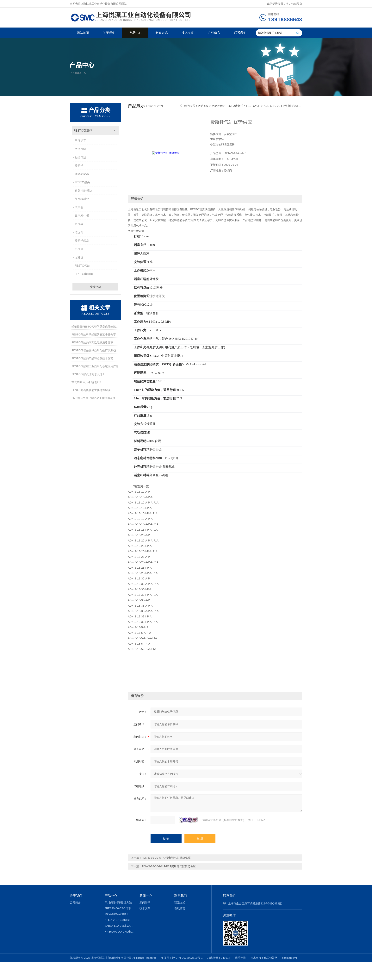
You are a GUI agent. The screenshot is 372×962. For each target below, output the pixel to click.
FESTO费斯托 (83, 130)
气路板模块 (82, 199)
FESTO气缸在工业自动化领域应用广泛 (95, 366)
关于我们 (109, 32)
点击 (114, 130)
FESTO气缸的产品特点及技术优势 (92, 358)
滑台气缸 (80, 149)
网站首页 (83, 32)
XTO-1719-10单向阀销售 (119, 919)
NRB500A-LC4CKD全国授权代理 (119, 931)
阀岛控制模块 (83, 190)
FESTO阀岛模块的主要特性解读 (90, 390)
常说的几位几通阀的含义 (86, 382)
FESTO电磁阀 (84, 274)
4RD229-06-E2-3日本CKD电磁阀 (119, 908)
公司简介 (75, 902)
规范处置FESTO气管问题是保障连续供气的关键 (95, 326)
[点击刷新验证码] (188, 820)
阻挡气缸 (80, 157)
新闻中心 (146, 895)
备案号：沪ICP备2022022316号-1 (182, 957)
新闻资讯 (161, 32)
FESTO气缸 (82, 265)
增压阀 (79, 232)
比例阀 (79, 249)
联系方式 (179, 902)
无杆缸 (79, 257)
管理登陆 (240, 957)
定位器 (79, 224)
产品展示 (217, 105)
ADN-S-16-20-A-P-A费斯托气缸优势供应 (166, 857)
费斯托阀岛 (82, 240)
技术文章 (188, 32)
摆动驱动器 (82, 174)
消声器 (79, 207)
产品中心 (135, 32)
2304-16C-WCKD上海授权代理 (119, 914)
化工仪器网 (270, 957)
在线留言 (214, 32)
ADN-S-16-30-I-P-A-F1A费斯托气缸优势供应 (169, 866)
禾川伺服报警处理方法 (118, 902)
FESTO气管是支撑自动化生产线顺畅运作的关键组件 (95, 350)
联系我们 (240, 32)
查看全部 (95, 286)
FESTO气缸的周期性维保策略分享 (92, 342)
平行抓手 (80, 140)
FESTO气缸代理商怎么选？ (88, 374)
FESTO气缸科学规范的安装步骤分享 (93, 334)
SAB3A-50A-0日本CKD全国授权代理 (119, 925)
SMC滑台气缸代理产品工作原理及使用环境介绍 (95, 398)
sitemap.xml (289, 957)
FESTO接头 (82, 182)
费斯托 (79, 165)
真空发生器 (82, 215)
